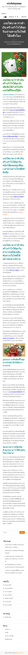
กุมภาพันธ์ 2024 (8, 588)
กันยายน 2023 (8, 605)
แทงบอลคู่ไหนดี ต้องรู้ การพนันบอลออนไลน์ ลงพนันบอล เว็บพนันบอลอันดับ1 (14, 566)
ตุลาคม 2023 (8, 601)
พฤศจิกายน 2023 (9, 598)
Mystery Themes (19, 652)
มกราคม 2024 (8, 591)
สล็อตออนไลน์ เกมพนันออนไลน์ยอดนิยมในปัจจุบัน (14, 552)
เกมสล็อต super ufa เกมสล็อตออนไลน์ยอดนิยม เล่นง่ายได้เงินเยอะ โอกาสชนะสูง (14, 559)
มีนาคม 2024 (8, 585)
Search (23, 16)
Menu (4, 13)
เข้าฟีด (6, 632)
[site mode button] (5, 17)
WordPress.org (8, 639)
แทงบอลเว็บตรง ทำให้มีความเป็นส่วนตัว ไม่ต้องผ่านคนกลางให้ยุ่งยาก (14, 546)
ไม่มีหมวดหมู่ (8, 617)
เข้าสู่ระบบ (7, 629)
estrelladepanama (14, 3)
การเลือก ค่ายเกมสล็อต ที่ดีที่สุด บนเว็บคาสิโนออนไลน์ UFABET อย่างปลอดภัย (14, 571)
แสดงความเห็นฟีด (9, 636)
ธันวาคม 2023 (8, 595)
